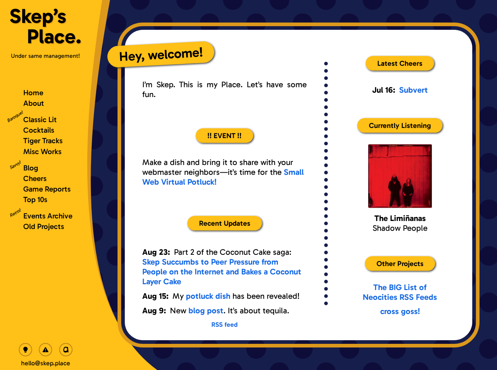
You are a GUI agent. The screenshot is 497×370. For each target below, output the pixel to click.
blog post (205, 310)
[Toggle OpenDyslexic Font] (65, 349)
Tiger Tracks (43, 140)
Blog (30, 167)
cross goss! (400, 311)
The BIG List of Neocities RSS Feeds (400, 292)
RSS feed (224, 325)
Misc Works (42, 151)
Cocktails (38, 129)
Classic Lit (40, 119)
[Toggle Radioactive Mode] (45, 349)
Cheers (35, 178)
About (33, 103)
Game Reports (47, 188)
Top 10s (35, 199)
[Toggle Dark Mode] (25, 349)
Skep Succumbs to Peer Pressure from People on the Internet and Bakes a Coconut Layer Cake (221, 271)
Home (33, 92)
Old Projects (43, 226)
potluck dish (208, 296)
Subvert (413, 90)
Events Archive (47, 215)
